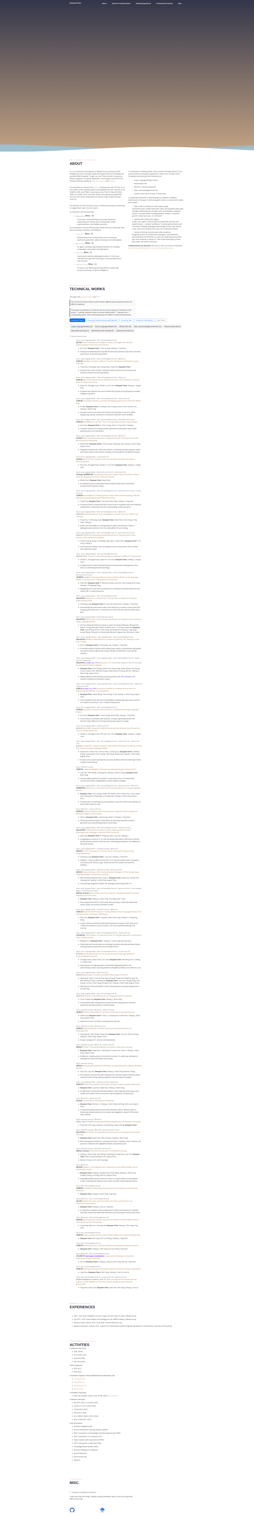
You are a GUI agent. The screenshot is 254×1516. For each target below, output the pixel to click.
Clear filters (161, 320)
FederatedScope (81, 264)
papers (96, 187)
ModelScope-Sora (80, 1385)
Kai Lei (102, 181)
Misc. (180, 3)
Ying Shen (95, 181)
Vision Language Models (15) (106, 326)
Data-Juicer (80, 216)
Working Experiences (143, 3)
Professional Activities (164, 3)
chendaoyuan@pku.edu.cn (164, 248)
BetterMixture (79, 1382)
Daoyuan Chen (75, 3)
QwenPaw (79, 253)
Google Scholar (86, 297)
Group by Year (126, 320)
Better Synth (78, 1389)
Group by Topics (77, 320)
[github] (85, 1515)
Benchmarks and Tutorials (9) (102, 331)
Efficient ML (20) (125, 326)
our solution (112, 1396)
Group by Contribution (144, 320)
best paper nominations (95, 1256)
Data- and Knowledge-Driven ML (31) (147, 326)
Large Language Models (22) (81, 326)
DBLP (98, 297)
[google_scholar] (115, 1515)
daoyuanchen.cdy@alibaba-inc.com (141, 248)
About (104, 3)
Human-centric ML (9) (172, 326)
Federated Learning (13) (80, 331)
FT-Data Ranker (80, 1379)
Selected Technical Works (121, 3)
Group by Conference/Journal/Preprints (102, 320)
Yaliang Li (112, 181)
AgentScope (80, 243)
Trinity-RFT (80, 234)
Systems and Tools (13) (124, 331)
